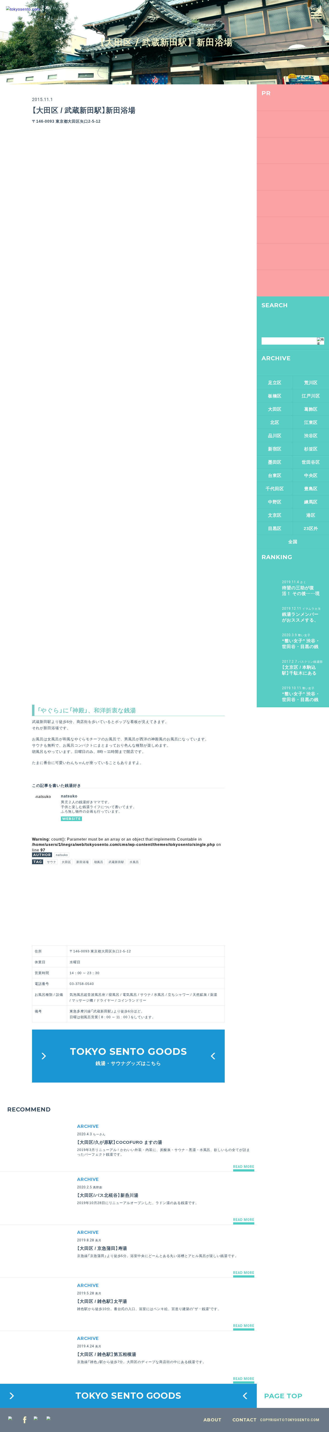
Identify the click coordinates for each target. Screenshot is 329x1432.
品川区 (275, 435)
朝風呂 (99, 862)
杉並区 (311, 448)
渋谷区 (311, 435)
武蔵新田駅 (116, 862)
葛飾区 (311, 409)
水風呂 (134, 862)
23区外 (311, 528)
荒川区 (311, 382)
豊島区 (311, 488)
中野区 (275, 501)
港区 (311, 515)
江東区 (311, 422)
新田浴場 (82, 862)
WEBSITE (71, 818)
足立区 (275, 382)
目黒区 (275, 528)
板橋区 (275, 395)
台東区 (275, 475)
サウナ (51, 862)
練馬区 (311, 501)
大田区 (66, 862)
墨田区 (275, 462)
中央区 (311, 475)
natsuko (62, 855)
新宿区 (275, 448)
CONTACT (244, 1420)
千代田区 (275, 488)
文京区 (275, 515)
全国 (292, 541)
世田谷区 (311, 462)
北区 (274, 422)
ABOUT (213, 1420)
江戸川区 (311, 395)
